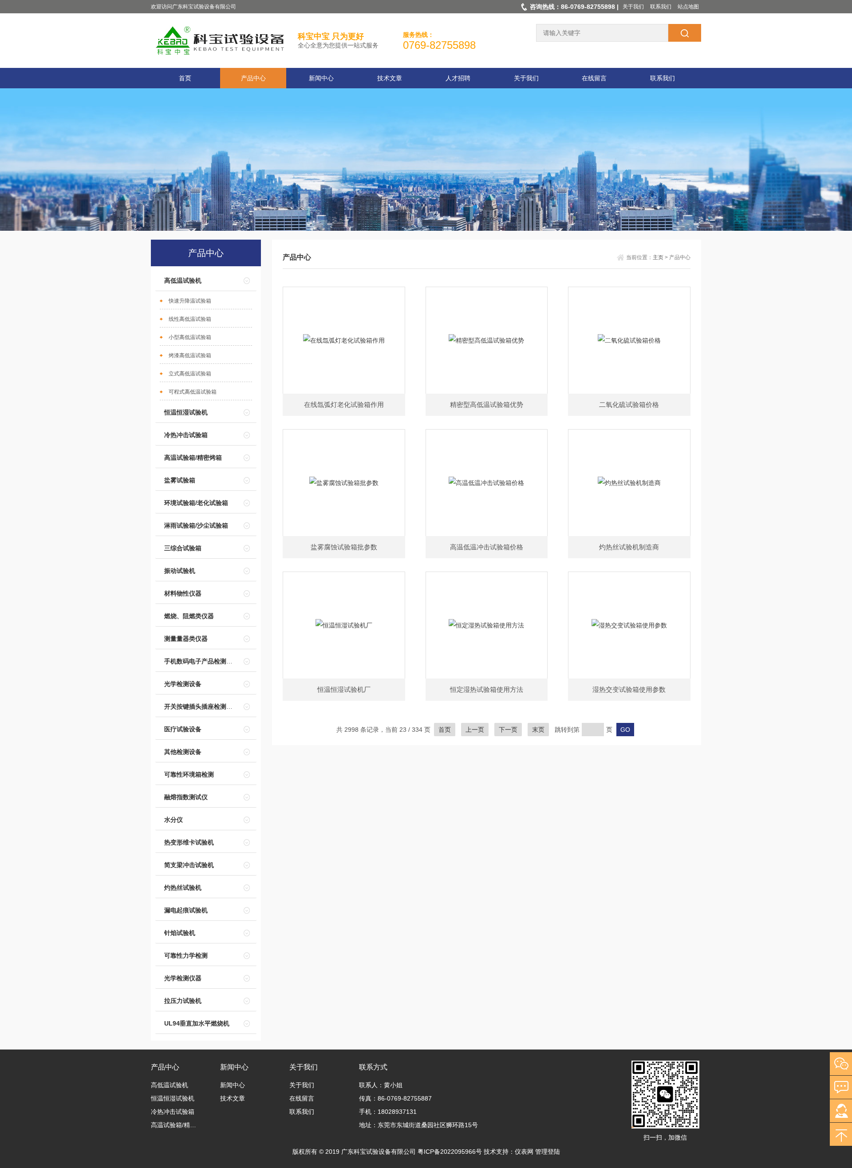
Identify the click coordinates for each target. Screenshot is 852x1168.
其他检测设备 (182, 751)
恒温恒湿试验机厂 (344, 689)
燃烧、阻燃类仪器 (189, 616)
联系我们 (660, 7)
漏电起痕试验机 (186, 910)
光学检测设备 (182, 683)
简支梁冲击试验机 (189, 864)
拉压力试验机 (182, 1000)
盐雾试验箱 (179, 480)
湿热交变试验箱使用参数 (629, 689)
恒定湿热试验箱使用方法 (486, 689)
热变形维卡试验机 (189, 842)
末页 (538, 729)
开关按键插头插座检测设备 (201, 706)
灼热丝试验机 (182, 887)
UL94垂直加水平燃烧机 (196, 1023)
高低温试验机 (182, 280)
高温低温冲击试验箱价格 (486, 547)
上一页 (474, 729)
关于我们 (633, 7)
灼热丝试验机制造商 (629, 547)
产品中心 (253, 78)
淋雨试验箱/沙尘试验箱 (196, 525)
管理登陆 (547, 1151)
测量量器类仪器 (186, 638)
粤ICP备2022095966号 (450, 1151)
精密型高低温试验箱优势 (486, 404)
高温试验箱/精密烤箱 (193, 457)
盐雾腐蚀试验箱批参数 (344, 547)
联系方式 (373, 1067)
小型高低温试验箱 (190, 337)
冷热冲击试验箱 (186, 434)
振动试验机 (179, 570)
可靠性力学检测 (186, 955)
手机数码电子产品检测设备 (201, 661)
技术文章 (389, 78)
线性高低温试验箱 (190, 319)
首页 (185, 78)
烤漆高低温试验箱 (190, 355)
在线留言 (594, 78)
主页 (658, 257)
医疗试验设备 (182, 729)
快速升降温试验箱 (190, 301)
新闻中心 (321, 78)
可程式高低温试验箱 (193, 392)
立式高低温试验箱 (190, 374)
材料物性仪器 (182, 593)
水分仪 (173, 819)
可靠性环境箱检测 (189, 774)
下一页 (508, 729)
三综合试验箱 (182, 548)
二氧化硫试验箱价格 (629, 404)
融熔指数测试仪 (186, 797)
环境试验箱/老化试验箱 (196, 502)
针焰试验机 (179, 932)
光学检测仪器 (182, 978)
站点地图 (688, 7)
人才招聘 (458, 78)
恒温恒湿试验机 (186, 412)
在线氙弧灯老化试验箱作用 (344, 404)
